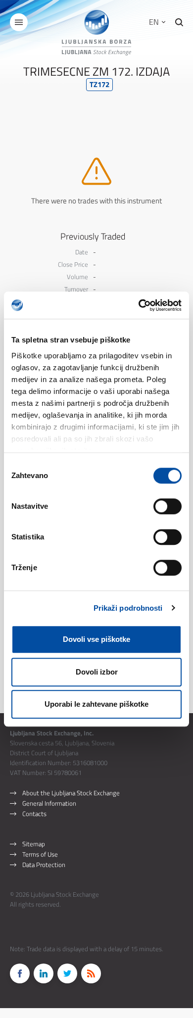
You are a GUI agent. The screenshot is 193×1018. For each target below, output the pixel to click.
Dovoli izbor (97, 672)
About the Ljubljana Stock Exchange (71, 793)
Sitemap (33, 844)
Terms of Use (40, 854)
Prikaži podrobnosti (128, 608)
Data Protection (43, 865)
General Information (49, 803)
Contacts (34, 814)
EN (155, 22)
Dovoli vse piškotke (96, 639)
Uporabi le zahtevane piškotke (96, 704)
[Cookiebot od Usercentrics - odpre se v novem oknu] (139, 305)
